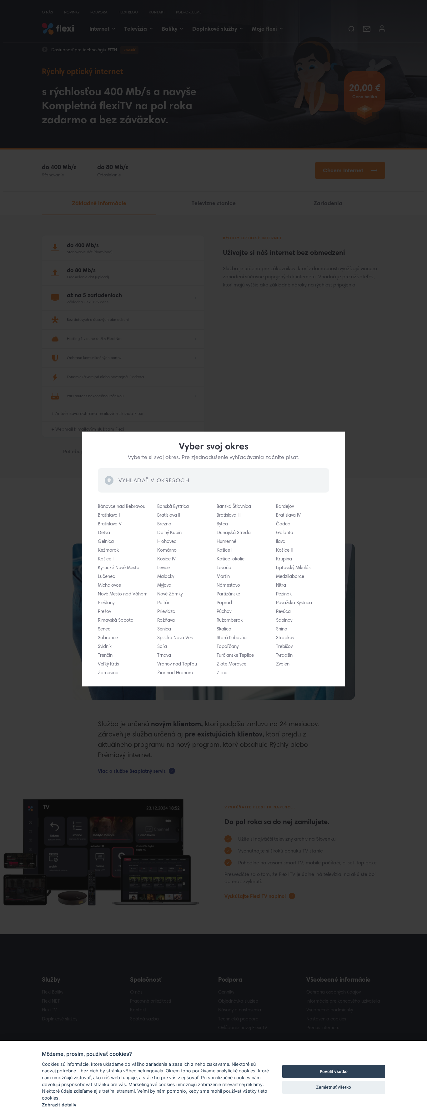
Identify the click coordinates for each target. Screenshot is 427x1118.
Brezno (164, 524)
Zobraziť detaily (59, 1104)
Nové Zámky (170, 594)
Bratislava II (168, 515)
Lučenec (106, 576)
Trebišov (284, 646)
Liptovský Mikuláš (293, 567)
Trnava (164, 655)
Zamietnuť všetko (333, 1087)
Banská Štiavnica (234, 506)
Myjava (164, 585)
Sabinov (284, 620)
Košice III (106, 559)
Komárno (167, 550)
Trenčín (105, 655)
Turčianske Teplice (235, 655)
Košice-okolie (230, 559)
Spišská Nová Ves (175, 637)
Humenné (226, 541)
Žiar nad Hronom (175, 672)
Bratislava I (109, 515)
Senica (164, 629)
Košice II (284, 550)
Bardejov (285, 506)
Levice (163, 567)
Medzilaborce (290, 576)
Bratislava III (228, 515)
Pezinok (284, 594)
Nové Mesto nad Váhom (123, 594)
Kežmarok (108, 550)
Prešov (104, 611)
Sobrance (108, 637)
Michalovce (109, 585)
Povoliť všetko (334, 1071)
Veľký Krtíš (108, 664)
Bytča (222, 524)
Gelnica (106, 541)
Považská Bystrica (294, 602)
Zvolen (282, 664)
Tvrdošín (284, 655)
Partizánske (228, 594)
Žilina (222, 672)
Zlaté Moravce (231, 664)
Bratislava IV (288, 515)
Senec (104, 629)
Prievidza (166, 611)
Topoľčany (228, 646)
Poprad (224, 602)
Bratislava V (110, 524)
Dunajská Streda (234, 532)
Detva (104, 532)
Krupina (284, 559)
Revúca (283, 611)
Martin (223, 576)
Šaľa (162, 646)
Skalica (224, 629)
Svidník (105, 646)
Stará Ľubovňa (232, 637)
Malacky (165, 576)
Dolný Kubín (169, 532)
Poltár (163, 602)
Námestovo (228, 585)
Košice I (224, 550)
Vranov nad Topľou (177, 664)
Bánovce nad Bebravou (121, 506)
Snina (281, 629)
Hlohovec (166, 541)
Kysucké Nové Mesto (118, 567)
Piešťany (106, 602)
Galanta (284, 532)
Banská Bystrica (173, 506)
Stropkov (285, 637)
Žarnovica (108, 672)
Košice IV (166, 559)
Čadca (283, 524)
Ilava (280, 541)
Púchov (224, 611)
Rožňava (166, 620)
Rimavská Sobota (115, 620)
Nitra (281, 585)
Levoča (224, 567)
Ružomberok (230, 620)
